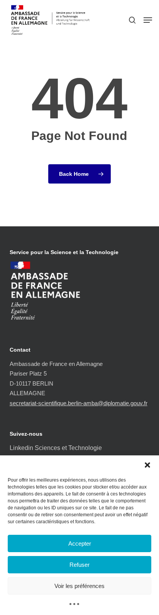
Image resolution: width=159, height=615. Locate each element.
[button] (147, 465)
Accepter (79, 543)
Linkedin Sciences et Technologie (56, 448)
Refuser (79, 564)
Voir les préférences (79, 586)
